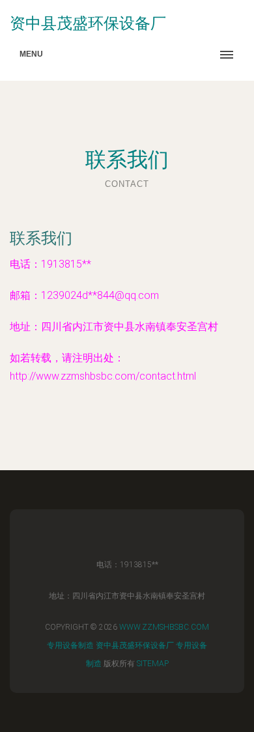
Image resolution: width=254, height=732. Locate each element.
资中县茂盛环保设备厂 (135, 645)
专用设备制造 (70, 645)
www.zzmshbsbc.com (164, 627)
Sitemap (153, 663)
